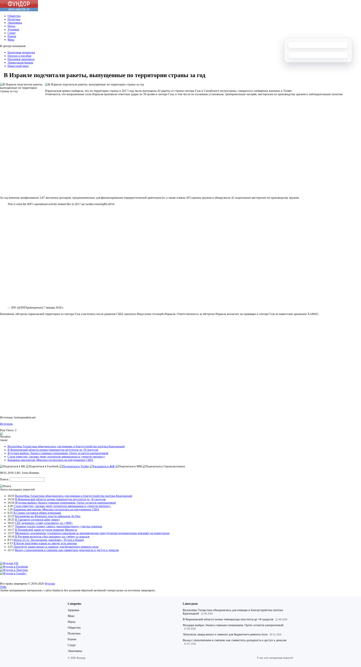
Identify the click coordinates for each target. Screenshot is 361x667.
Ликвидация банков (20, 62)
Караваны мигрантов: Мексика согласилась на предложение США (50, 460)
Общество (14, 15)
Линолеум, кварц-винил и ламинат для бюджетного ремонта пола (56, 546)
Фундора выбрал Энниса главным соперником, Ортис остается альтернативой (58, 453)
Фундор (50, 583)
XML (3, 587)
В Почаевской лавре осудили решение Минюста (46, 529)
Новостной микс (18, 66)
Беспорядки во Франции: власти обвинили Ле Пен (47, 516)
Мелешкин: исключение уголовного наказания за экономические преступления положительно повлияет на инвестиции (92, 533)
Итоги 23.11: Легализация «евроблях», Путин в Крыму (49, 540)
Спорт (12, 32)
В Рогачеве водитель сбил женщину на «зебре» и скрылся (52, 536)
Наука (11, 26)
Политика (14, 19)
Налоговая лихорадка (21, 52)
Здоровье (13, 29)
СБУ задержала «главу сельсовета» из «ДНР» (44, 523)
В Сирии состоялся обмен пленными (37, 512)
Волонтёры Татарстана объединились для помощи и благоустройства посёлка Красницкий (66, 446)
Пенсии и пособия (19, 55)
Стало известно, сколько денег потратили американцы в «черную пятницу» (56, 456)
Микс (11, 39)
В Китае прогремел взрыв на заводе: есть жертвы (45, 543)
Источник (6, 423)
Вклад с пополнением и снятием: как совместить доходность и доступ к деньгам (67, 550)
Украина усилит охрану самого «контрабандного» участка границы (58, 526)
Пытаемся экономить (21, 59)
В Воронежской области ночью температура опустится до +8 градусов (53, 449)
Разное (12, 36)
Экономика (15, 22)
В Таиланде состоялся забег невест (37, 519)
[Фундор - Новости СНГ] (19, 10)
